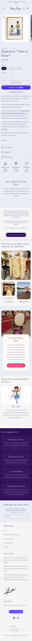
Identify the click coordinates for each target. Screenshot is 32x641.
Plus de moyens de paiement (16, 91)
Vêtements (22, 301)
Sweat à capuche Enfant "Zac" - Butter (8, 298)
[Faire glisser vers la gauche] (12, 45)
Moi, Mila (15, 406)
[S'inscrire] (26, 517)
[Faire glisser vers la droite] (20, 45)
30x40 (11, 68)
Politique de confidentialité (11, 534)
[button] (4, 9)
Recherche (7, 547)
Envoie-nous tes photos (16, 235)
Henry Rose (9, 635)
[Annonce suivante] (29, 2)
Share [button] (5, 140)
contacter (4, 129)
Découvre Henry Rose (16, 365)
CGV (5, 530)
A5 (4, 68)
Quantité (3, 72)
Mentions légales (8, 543)
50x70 (19, 68)
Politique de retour (9, 539)
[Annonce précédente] (3, 2)
